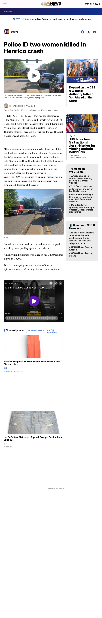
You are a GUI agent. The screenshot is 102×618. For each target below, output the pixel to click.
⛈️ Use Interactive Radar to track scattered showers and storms (56, 19)
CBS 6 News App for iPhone (81, 254)
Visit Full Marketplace (52, 331)
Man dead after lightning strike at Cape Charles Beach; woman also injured (81, 208)
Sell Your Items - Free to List (34, 332)
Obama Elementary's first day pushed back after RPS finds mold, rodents (81, 198)
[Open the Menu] (4, 4)
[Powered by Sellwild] (60, 489)
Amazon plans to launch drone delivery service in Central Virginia (80, 179)
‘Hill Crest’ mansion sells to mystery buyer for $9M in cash (81, 188)
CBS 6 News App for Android (81, 248)
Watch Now (92, 4)
